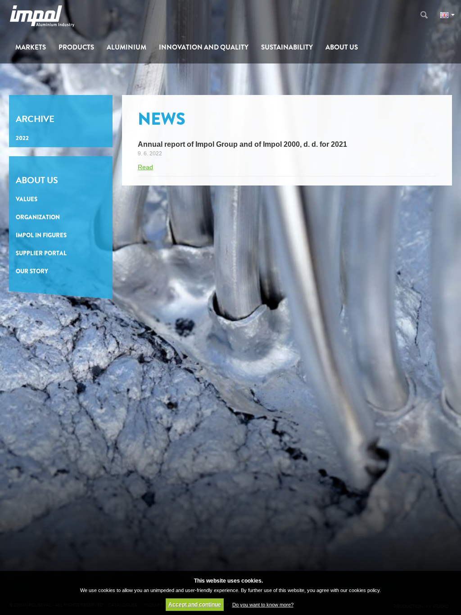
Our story (32, 271)
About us (341, 47)
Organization (38, 217)
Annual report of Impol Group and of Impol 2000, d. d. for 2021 (242, 144)
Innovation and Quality (204, 47)
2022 (22, 138)
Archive (35, 119)
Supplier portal (41, 253)
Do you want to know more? (263, 604)
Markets (30, 47)
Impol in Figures (41, 235)
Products (76, 47)
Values (26, 199)
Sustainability (287, 47)
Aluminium (126, 47)
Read (145, 167)
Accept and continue (194, 604)
